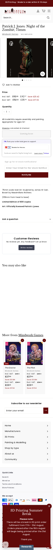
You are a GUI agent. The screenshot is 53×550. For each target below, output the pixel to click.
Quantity (7, 106)
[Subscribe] (45, 411)
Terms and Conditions (11, 484)
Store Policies (8, 487)
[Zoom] (42, 74)
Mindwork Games (10, 34)
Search (5, 477)
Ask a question (10, 219)
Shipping (6, 128)
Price (5, 92)
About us (6, 480)
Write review (26, 247)
